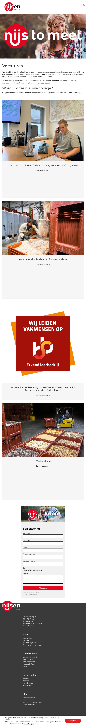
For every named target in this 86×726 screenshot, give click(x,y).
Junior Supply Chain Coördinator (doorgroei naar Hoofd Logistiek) (43, 165)
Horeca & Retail (29, 664)
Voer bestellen (29, 698)
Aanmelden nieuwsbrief (32, 702)
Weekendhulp (43, 461)
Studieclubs (27, 685)
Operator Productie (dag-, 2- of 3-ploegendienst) (43, 259)
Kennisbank (28, 683)
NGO (25, 666)
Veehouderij (28, 659)
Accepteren (73, 721)
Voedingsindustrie (30, 657)
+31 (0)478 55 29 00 (34, 624)
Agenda (26, 681)
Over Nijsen (27, 638)
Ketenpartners (29, 662)
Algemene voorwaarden (32, 645)
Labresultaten (28, 700)
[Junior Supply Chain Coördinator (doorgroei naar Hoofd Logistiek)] (43, 130)
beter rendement (13, 83)
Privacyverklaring (30, 704)
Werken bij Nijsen (30, 643)
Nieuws (26, 679)
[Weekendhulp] (43, 430)
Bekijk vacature (43, 170)
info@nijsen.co (29, 621)
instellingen (29, 724)
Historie (26, 640)
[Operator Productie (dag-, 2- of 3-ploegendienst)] (43, 228)
